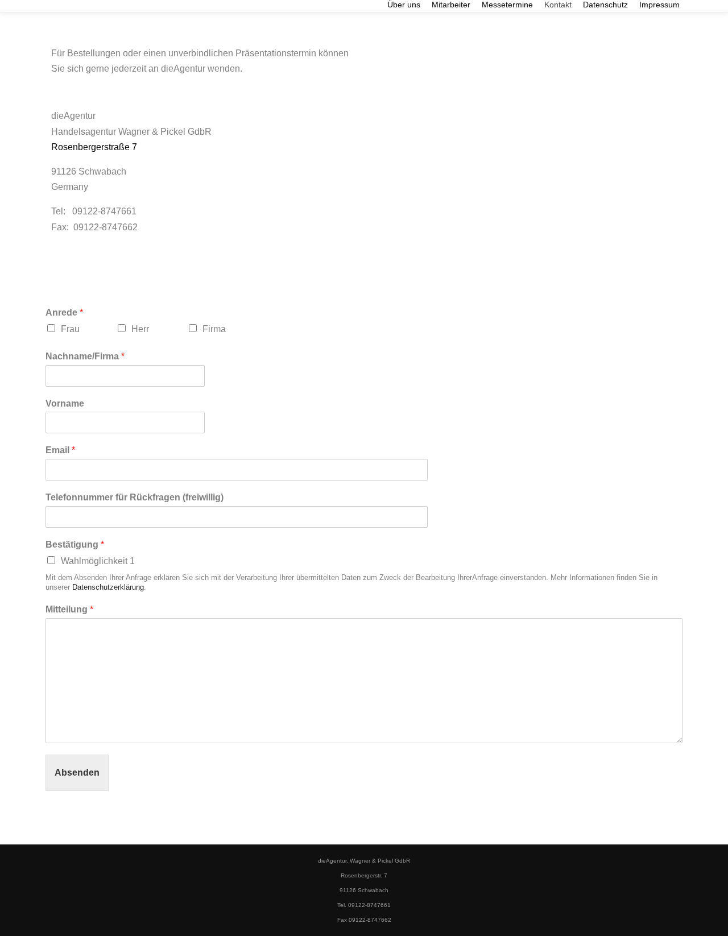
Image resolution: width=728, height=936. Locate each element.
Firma (214, 329)
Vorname (65, 403)
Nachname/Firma (85, 356)
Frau (70, 329)
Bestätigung (75, 544)
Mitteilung (69, 609)
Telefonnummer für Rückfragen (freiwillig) (135, 497)
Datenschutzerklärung (108, 587)
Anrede (64, 312)
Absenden (77, 772)
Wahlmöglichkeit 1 (98, 561)
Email (60, 450)
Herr (140, 329)
